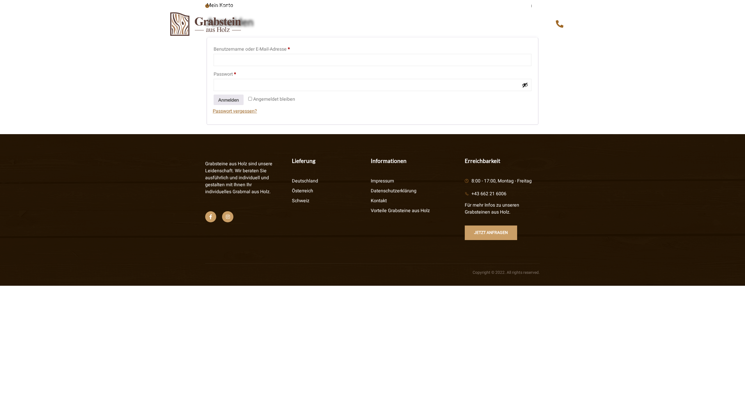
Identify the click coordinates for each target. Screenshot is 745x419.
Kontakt (488, 25)
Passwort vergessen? (235, 111)
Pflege (336, 25)
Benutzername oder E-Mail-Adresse (263, 49)
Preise (417, 25)
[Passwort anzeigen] (525, 85)
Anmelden (228, 99)
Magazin (522, 25)
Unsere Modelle (377, 25)
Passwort (237, 74)
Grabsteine (451, 25)
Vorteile (305, 25)
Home (275, 25)
